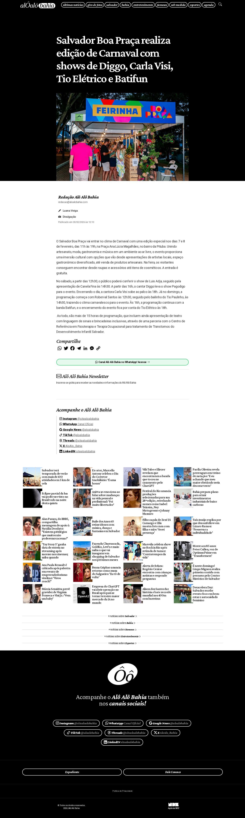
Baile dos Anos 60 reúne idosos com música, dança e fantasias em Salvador (106, 526)
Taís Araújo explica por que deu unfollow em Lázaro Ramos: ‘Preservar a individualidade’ (207, 526)
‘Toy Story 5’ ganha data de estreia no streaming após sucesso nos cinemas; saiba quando (55, 550)
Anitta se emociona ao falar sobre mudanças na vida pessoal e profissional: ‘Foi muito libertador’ (106, 498)
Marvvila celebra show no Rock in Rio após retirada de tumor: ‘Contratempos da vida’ (156, 550)
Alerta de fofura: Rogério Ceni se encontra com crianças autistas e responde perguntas (156, 572)
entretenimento (143, 5)
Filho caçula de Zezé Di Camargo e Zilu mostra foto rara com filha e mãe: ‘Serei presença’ (156, 526)
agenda (209, 5)
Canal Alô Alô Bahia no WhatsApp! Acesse (122, 362)
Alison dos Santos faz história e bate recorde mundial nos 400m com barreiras (156, 593)
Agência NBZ (173, 806)
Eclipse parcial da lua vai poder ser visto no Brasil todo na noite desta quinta (55, 498)
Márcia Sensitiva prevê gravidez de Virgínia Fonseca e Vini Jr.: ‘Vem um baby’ (56, 593)
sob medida (178, 5)
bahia (125, 5)
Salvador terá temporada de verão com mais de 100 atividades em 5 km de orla (56, 476)
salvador (111, 5)
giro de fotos (95, 5)
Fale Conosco (173, 772)
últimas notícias (73, 5)
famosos (162, 5)
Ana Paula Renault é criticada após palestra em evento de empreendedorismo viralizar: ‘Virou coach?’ (56, 573)
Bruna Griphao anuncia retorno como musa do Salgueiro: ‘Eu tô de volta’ (106, 572)
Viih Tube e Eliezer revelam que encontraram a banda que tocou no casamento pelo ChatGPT (156, 477)
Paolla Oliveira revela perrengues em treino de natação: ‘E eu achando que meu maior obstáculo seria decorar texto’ (206, 477)
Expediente (72, 772)
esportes (195, 5)
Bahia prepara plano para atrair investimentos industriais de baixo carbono (205, 498)
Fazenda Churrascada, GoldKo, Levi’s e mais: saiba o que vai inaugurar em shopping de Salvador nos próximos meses (106, 552)
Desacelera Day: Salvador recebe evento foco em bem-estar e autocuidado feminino (206, 593)
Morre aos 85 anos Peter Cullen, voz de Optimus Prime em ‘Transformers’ (205, 550)
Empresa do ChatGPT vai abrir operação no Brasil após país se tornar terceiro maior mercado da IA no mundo (105, 594)
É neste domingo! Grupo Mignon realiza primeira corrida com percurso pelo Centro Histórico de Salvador (206, 572)
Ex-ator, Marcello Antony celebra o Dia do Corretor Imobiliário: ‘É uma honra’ (105, 476)
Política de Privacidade (122, 791)
